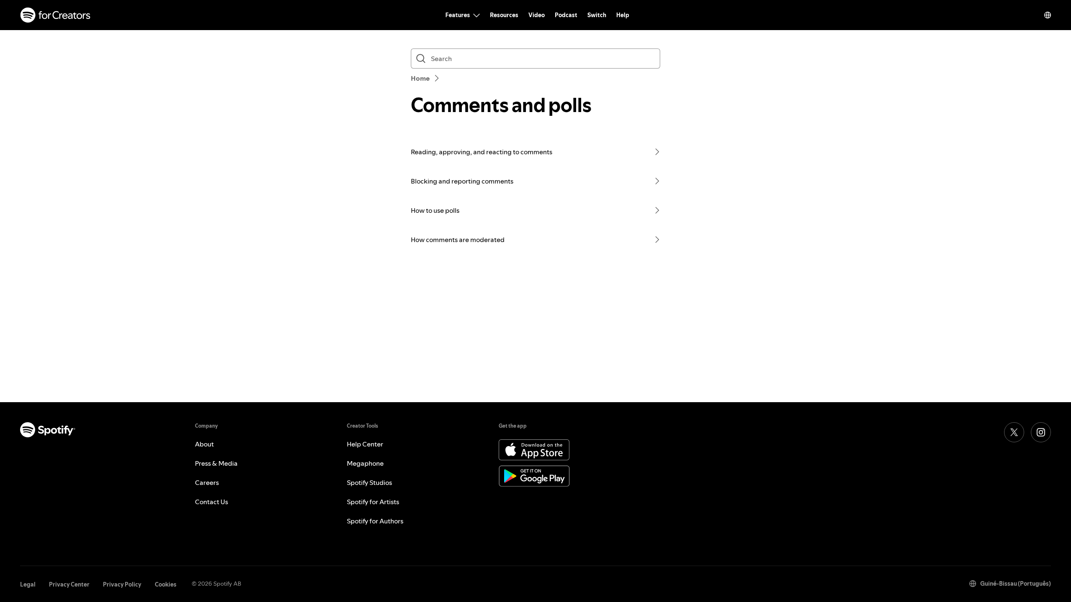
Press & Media (216, 463)
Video (536, 15)
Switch (596, 15)
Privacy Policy (122, 584)
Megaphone (365, 463)
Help (622, 15)
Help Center (365, 444)
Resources (504, 15)
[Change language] (1047, 15)
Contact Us (211, 501)
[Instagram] (1041, 432)
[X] (1014, 432)
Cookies (166, 584)
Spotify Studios (369, 482)
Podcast (566, 15)
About (204, 444)
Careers (207, 482)
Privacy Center (69, 584)
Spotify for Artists (373, 501)
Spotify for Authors (375, 520)
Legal (28, 584)
